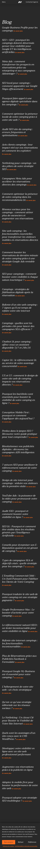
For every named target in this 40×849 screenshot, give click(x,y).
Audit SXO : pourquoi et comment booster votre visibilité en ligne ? (17, 514)
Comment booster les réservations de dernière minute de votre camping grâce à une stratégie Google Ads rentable (20, 258)
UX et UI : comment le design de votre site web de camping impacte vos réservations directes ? (20, 380)
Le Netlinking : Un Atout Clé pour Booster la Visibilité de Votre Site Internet (18, 720)
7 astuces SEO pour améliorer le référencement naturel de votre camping (19, 468)
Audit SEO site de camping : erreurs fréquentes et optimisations (17, 132)
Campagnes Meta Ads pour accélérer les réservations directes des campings (19, 181)
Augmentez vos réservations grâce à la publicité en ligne (18, 769)
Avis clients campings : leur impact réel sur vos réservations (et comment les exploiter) (20, 149)
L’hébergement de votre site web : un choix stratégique (17, 689)
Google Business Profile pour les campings (20, 29)
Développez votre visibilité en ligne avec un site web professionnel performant (18, 753)
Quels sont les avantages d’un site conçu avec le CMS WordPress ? (18, 736)
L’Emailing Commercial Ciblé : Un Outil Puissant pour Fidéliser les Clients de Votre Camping (20, 580)
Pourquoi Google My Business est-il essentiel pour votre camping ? (18, 674)
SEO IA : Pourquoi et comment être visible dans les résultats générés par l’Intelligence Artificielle (19, 531)
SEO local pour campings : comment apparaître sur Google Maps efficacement (19, 86)
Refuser (20, 842)
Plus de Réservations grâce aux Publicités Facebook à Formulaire (19, 659)
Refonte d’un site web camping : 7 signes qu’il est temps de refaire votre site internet (20, 309)
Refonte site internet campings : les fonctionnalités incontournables (20, 643)
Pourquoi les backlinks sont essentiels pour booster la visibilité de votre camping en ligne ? (18, 399)
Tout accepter (8, 842)
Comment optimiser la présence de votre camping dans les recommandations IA (20, 197)
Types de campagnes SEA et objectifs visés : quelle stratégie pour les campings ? (19, 563)
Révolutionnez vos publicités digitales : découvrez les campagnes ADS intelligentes (18, 451)
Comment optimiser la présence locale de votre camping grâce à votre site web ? (20, 117)
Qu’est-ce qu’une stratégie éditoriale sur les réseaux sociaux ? (16, 705)
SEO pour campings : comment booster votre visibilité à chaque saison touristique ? (20, 277)
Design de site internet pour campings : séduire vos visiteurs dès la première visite (20, 483)
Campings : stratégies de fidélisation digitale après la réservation (17, 292)
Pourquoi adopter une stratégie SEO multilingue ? (19, 799)
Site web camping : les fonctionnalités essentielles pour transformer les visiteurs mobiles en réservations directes (20, 236)
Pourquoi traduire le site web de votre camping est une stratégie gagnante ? (20, 597)
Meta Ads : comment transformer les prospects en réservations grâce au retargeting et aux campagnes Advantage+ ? (18, 67)
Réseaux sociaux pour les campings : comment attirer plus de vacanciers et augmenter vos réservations (17, 215)
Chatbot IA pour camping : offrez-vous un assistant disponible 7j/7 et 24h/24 (17, 346)
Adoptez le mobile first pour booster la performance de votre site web (20, 785)
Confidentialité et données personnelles (26, 846)
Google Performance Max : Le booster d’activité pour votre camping (18, 613)
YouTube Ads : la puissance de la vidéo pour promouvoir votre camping (19, 499)
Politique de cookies (8, 846)
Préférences (32, 842)
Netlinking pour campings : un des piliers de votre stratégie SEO (19, 166)
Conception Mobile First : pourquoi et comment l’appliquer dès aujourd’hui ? (18, 417)
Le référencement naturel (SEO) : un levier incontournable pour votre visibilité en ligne (20, 628)
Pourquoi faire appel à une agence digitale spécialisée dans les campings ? (19, 101)
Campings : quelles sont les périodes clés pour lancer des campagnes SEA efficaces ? (18, 327)
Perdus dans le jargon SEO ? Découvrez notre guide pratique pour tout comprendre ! (20, 434)
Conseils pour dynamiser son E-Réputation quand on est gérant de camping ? (20, 548)
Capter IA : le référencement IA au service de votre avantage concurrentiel (19, 363)
